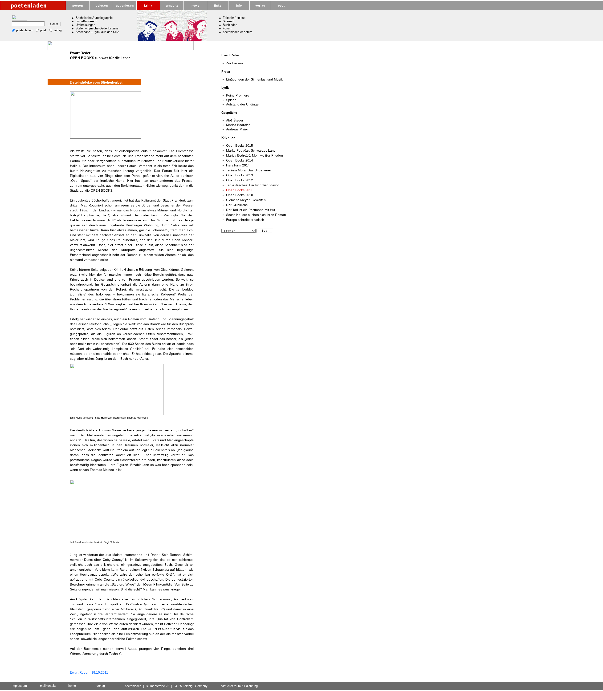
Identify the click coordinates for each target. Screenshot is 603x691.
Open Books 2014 (239, 160)
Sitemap (228, 21)
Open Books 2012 (239, 180)
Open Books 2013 (239, 175)
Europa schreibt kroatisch (245, 220)
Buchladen (230, 25)
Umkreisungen (85, 25)
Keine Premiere (237, 95)
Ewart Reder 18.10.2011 (89, 672)
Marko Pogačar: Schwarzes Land (251, 150)
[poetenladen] (33, 5)
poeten (77, 5)
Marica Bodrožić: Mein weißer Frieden (254, 155)
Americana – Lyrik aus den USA (97, 32)
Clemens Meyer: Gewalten (246, 200)
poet (281, 5)
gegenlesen (125, 5)
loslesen (101, 5)
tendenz (172, 5)
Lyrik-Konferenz (86, 21)
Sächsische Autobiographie (94, 18)
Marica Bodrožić (238, 125)
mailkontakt (48, 685)
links (218, 5)
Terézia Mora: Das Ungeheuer (248, 170)
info (239, 5)
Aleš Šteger (234, 120)
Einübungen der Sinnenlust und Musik (254, 79)
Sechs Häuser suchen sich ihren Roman (256, 215)
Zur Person (234, 63)
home (72, 685)
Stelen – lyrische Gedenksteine (97, 28)
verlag (260, 5)
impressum (19, 685)
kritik (148, 5)
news (195, 5)
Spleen (231, 100)
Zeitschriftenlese (234, 18)
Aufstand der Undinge (242, 104)
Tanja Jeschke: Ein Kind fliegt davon (253, 185)
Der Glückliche (237, 205)
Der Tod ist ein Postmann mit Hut (250, 210)
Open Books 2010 (239, 195)
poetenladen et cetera (237, 32)
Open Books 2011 (239, 190)
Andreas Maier (237, 129)
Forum (227, 28)
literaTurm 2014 (238, 165)
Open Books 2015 (239, 145)
